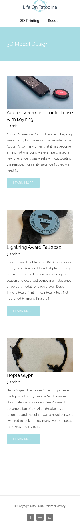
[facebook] (30, 517)
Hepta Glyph (20, 375)
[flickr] (40, 517)
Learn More (23, 183)
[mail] (49, 517)
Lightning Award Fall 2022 (34, 247)
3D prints (13, 126)
